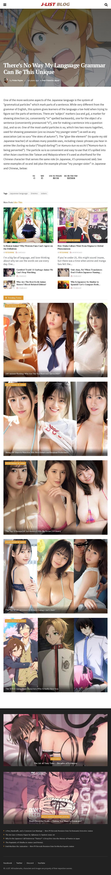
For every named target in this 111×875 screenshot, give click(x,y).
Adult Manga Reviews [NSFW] (55, 816)
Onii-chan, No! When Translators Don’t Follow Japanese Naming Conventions (86, 272)
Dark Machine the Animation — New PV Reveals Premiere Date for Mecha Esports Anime (39, 846)
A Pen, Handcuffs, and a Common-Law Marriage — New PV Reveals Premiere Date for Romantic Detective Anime (49, 831)
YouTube (41, 863)
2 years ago (76, 276)
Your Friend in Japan (50, 80)
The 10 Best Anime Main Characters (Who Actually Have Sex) (32, 688)
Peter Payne (17, 80)
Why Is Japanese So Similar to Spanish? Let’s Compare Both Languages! (85, 284)
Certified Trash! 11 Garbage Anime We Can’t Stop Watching (34, 271)
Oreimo (34, 193)
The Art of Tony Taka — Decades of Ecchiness (55, 763)
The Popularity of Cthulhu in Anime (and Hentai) (24, 842)
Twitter (19, 863)
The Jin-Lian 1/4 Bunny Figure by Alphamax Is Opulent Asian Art (30, 835)
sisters (44, 193)
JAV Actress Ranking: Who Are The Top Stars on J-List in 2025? (33, 373)
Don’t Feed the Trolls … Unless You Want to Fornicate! (55, 821)
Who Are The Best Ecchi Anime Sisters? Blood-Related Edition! (31, 283)
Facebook (7, 863)
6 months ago (76, 252)
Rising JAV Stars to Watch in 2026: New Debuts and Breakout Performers (37, 452)
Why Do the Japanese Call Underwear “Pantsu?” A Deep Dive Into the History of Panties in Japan (42, 838)
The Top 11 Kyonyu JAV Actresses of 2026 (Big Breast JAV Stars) (33, 531)
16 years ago (33, 80)
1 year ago (22, 276)
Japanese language (19, 193)
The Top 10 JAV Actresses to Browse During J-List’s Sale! (30, 610)
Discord (30, 863)
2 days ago (21, 252)
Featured (55, 759)
